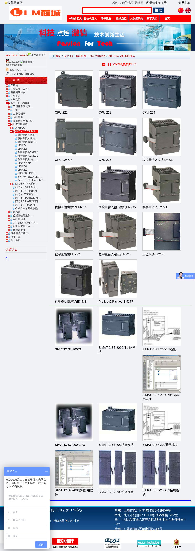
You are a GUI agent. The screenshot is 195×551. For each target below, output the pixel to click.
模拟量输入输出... (27, 134)
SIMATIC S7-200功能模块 (116, 444)
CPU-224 (22, 145)
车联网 (14, 85)
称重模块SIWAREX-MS (71, 301)
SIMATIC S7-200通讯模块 (159, 444)
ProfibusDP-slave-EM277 (116, 301)
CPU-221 (22, 169)
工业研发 (62, 510)
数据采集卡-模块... (23, 120)
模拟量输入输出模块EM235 (117, 207)
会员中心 (184, 2)
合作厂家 (16, 236)
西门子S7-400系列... (26, 187)
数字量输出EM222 (28, 152)
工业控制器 (19, 113)
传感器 (16, 212)
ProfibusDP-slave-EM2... (31, 180)
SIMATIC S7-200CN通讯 (159, 349)
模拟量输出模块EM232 (70, 207)
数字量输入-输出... (28, 159)
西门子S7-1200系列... (27, 190)
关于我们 (16, 240)
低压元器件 (19, 229)
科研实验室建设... (20, 233)
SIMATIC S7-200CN (68, 349)
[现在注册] (160, 2)
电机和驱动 (19, 219)
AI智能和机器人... (20, 88)
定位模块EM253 (26, 173)
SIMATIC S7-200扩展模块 (116, 492)
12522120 (14, 61)
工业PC (17, 110)
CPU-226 (22, 148)
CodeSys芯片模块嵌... (27, 208)
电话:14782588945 (127, 533)
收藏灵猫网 (15, 2)
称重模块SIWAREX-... (30, 176)
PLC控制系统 (20, 124)
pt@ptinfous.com (17, 70)
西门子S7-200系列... (26, 131)
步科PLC (20, 127)
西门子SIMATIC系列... (27, 197)
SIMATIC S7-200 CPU (70, 444)
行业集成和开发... (23, 226)
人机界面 (18, 117)
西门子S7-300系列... (26, 183)
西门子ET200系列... (26, 205)
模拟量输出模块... (27, 141)
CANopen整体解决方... (25, 222)
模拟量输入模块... (27, 138)
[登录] (150, 2)
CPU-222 (22, 166)
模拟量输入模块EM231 (157, 159)
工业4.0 (15, 96)
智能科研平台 (18, 92)
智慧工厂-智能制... (21, 103)
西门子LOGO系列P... (26, 194)
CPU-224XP (24, 162)
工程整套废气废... (23, 106)
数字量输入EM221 (28, 155)
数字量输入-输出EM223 (115, 254)
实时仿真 (16, 99)
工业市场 (76, 510)
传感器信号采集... (23, 215)
